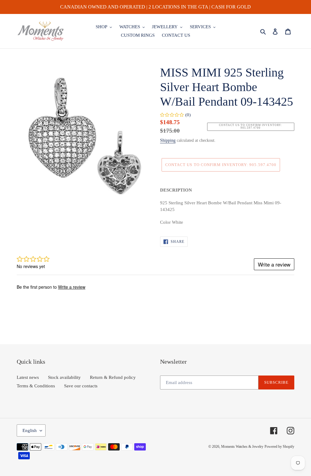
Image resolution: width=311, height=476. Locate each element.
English (29, 430)
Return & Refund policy (113, 377)
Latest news (28, 377)
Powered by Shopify (279, 446)
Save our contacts (80, 385)
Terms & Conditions (36, 385)
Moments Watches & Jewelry (242, 446)
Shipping (168, 140)
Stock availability (64, 377)
